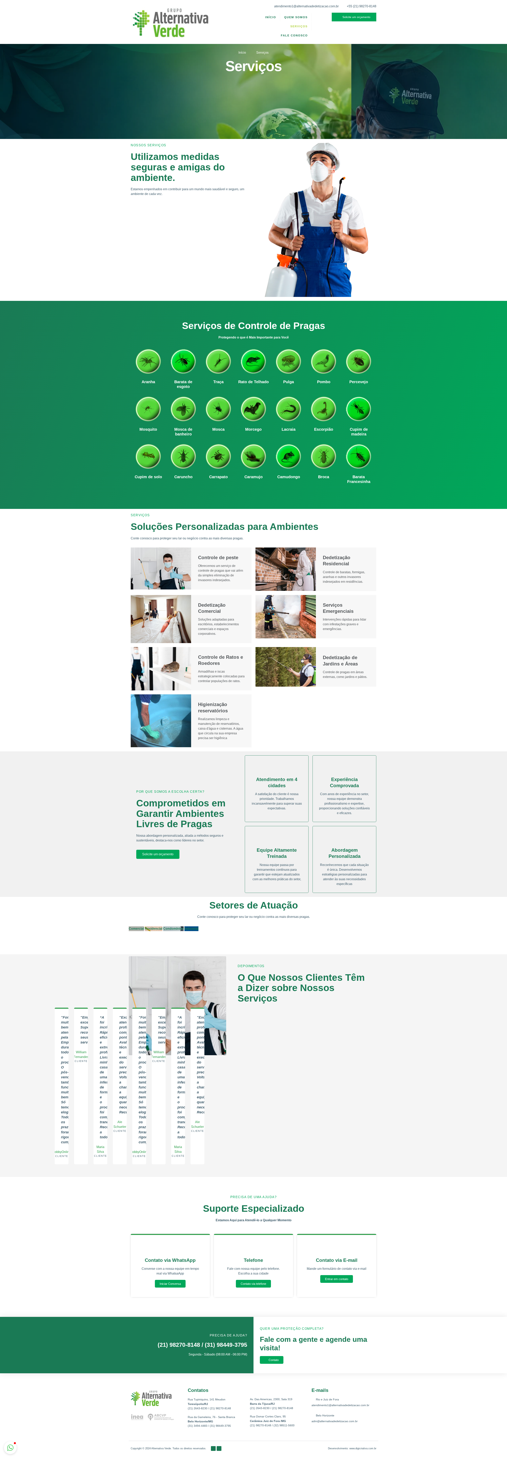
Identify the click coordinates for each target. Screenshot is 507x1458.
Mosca (218, 429)
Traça (218, 382)
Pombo (323, 382)
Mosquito (148, 429)
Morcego (253, 429)
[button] (10, 1447)
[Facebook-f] (213, 1448)
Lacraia (288, 429)
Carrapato (218, 477)
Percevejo (358, 382)
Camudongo (288, 477)
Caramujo (253, 477)
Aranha (148, 382)
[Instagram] (219, 1448)
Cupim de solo (148, 477)
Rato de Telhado (253, 382)
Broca (323, 477)
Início (270, 17)
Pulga (288, 382)
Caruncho (183, 477)
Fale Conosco (294, 35)
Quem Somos (296, 17)
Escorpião (323, 429)
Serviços (299, 26)
